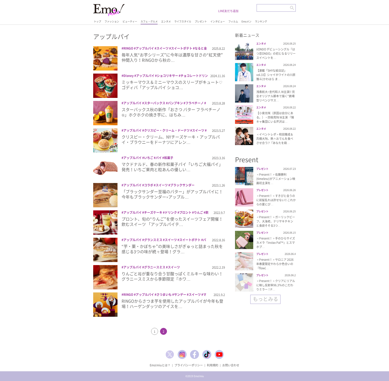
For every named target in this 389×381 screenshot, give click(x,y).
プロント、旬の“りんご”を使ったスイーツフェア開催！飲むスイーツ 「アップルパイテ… (172, 221)
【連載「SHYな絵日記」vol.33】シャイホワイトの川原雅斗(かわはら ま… (275, 74)
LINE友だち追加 (228, 11)
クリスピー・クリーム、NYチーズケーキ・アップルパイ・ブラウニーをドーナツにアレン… (171, 139)
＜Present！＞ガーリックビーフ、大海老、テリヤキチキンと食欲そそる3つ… (275, 221)
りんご (198, 212)
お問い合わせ (230, 365)
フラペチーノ (194, 103)
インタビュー (217, 21)
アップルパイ (145, 48)
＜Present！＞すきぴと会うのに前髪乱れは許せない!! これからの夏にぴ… (276, 200)
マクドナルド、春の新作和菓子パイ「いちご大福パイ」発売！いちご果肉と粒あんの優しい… (172, 166)
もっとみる (265, 299)
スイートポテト (181, 48)
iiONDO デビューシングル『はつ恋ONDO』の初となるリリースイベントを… (276, 53)
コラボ (148, 185)
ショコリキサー (167, 75)
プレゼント (201, 21)
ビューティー (130, 21)
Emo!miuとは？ (160, 365)
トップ (97, 21)
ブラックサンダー (182, 185)
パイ (159, 157)
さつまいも (164, 294)
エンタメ (166, 21)
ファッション (112, 21)
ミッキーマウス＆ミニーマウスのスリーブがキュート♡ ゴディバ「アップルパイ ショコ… (172, 84)
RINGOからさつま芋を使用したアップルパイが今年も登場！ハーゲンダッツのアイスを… (172, 303)
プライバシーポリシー (188, 365)
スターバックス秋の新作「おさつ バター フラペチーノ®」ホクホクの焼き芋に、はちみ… (171, 112)
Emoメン (246, 21)
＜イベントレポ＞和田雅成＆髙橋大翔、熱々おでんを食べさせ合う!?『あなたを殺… (274, 138)
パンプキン (175, 103)
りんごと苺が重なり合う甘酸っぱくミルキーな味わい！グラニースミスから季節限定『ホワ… (172, 276)
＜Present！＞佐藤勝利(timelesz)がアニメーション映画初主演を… (275, 178)
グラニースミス (154, 267)
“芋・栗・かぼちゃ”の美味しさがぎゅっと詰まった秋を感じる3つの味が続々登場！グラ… (172, 249)
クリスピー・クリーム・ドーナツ (167, 130)
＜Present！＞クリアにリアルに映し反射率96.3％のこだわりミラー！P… (275, 285)
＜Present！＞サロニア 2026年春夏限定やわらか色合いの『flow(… (275, 263)
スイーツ (162, 48)
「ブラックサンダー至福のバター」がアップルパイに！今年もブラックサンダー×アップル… (172, 194)
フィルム (233, 21)
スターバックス (154, 103)
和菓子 (168, 157)
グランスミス (153, 240)
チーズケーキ (153, 212)
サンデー (180, 294)
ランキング (261, 21)
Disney (128, 75)
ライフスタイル (182, 21)
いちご (148, 157)
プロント (185, 212)
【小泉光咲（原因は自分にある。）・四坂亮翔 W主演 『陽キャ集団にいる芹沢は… (275, 117)
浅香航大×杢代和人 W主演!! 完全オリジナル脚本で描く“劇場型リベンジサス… (275, 96)
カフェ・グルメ (149, 21)
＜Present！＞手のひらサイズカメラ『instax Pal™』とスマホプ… (275, 242)
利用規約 (212, 365)
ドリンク (171, 212)
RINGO (128, 48)
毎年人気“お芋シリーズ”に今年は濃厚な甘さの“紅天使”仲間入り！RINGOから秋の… (172, 57)
